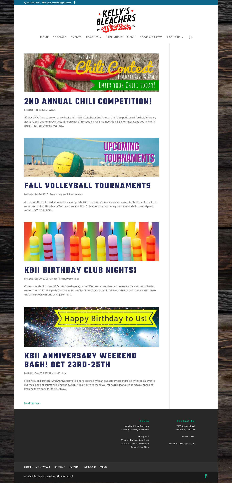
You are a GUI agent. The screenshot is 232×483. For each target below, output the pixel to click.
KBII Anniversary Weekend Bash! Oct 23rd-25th (80, 360)
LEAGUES (92, 37)
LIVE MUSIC (114, 37)
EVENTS (76, 37)
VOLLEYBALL (43, 467)
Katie (30, 109)
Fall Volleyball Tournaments (87, 186)
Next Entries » (32, 403)
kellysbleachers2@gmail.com (182, 443)
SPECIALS (60, 37)
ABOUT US (173, 37)
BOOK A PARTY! (151, 37)
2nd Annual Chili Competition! (88, 102)
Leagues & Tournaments (70, 194)
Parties (61, 278)
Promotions (72, 278)
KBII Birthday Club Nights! (80, 270)
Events (52, 109)
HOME (44, 37)
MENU (131, 37)
